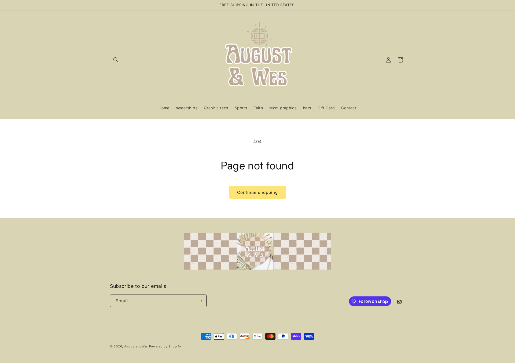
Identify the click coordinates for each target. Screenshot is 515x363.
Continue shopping (257, 192)
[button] (116, 60)
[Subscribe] (200, 301)
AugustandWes (136, 346)
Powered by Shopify (165, 346)
